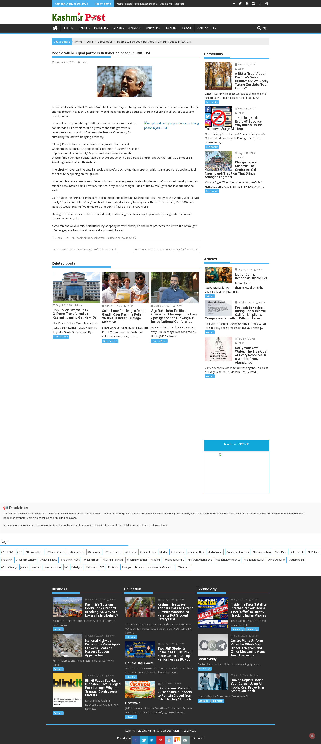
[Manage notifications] (312, 736)
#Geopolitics (94, 552)
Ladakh (117, 28)
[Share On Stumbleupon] (177, 740)
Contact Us (205, 28)
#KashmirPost (91, 559)
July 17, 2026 (167, 599)
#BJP (19, 552)
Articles (209, 296)
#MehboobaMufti (174, 559)
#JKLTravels (297, 552)
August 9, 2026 (95, 635)
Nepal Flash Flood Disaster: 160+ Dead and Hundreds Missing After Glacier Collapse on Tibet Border (181, 3)
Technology (252, 629)
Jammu (83, 28)
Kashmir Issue (53, 567)
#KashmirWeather (137, 559)
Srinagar (126, 567)
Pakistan (91, 567)
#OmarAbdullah (277, 559)
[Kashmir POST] (55, 27)
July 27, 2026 (240, 599)
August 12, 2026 (96, 599)
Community (212, 102)
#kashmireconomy (26, 559)
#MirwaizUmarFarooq (200, 559)
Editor (84, 62)
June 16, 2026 (240, 675)
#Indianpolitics (196, 552)
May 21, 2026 (244, 269)
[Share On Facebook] (135, 740)
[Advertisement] (236, 224)
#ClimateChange (56, 552)
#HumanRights (148, 552)
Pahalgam (77, 567)
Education (153, 28)
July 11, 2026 (240, 635)
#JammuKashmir (262, 552)
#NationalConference (228, 559)
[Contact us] (185, 740)
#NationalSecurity (254, 559)
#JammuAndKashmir (237, 552)
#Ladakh (156, 559)
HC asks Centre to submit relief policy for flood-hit (165, 249)
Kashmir (100, 28)
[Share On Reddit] (169, 740)
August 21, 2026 (246, 64)
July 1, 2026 (166, 683)
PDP (102, 567)
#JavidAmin (281, 552)
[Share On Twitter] (144, 740)
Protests (113, 567)
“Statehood (184, 567)
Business (134, 28)
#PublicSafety (9, 567)
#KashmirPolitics (70, 559)
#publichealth (297, 559)
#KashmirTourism (113, 559)
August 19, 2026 (246, 108)
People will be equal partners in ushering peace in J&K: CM (106, 238)
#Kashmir (6, 559)
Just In (68, 28)
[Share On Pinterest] (160, 740)
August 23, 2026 (162, 305)
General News (62, 238)
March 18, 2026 (245, 302)
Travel (187, 28)
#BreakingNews (35, 552)
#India (163, 552)
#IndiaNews (177, 552)
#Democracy (77, 552)
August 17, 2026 (246, 153)
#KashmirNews (48, 559)
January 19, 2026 (246, 338)
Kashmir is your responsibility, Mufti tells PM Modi (86, 249)
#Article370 (7, 552)
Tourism (139, 567)
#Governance (113, 552)
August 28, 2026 (63, 305)
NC (66, 567)
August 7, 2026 (95, 675)
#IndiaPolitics (215, 552)
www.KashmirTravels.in (161, 567)
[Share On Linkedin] (152, 740)
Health (171, 28)
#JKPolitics (313, 552)
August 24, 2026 (113, 305)
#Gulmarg (130, 552)
